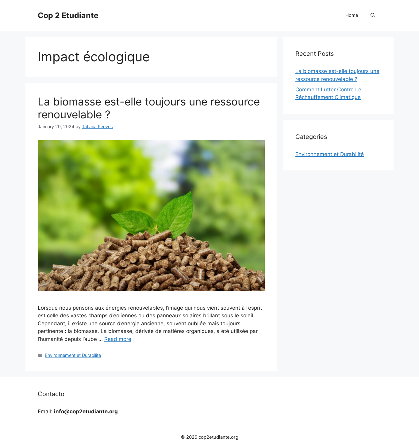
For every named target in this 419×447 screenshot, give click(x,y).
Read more (117, 339)
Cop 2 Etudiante (68, 15)
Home (351, 15)
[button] (372, 15)
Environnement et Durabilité (73, 355)
